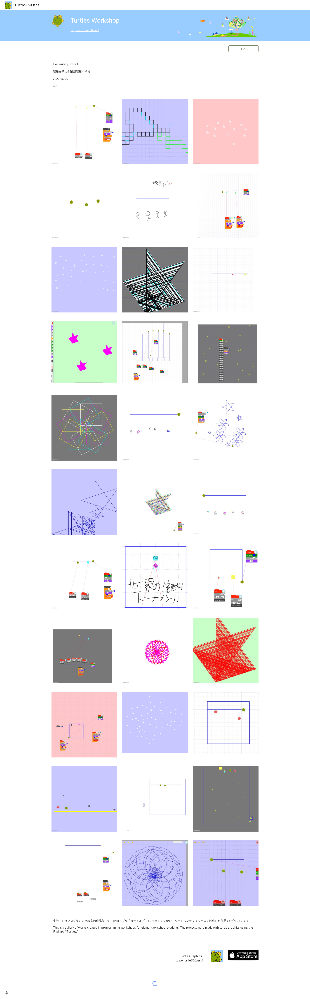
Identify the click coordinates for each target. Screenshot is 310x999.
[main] (119, 24)
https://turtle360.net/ (85, 30)
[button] (6, 992)
